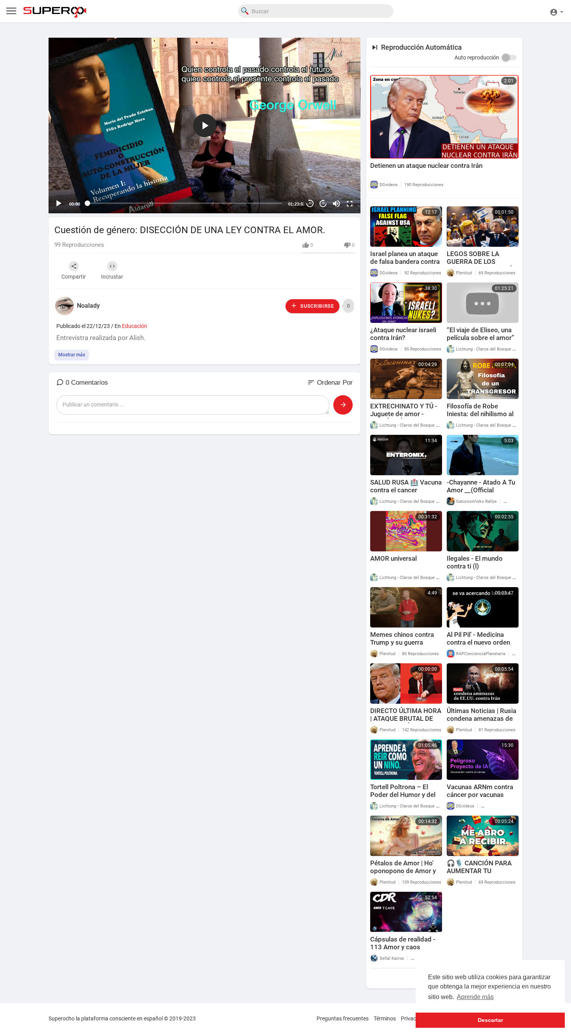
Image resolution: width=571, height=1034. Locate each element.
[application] (204, 125)
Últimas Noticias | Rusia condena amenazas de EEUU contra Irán (481, 718)
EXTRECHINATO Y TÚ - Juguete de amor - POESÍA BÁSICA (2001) (404, 413)
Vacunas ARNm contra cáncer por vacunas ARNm (480, 794)
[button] (556, 11)
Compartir (73, 277)
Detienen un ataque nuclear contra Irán (426, 165)
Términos (385, 1018)
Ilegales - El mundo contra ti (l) (475, 562)
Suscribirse (316, 306)
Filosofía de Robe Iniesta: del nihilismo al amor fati (480, 413)
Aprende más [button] (475, 997)
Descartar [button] (490, 1020)
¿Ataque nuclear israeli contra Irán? (403, 334)
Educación (134, 326)
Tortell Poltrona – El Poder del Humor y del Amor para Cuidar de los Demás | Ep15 (405, 798)
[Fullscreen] (349, 203)
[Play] (59, 203)
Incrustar (112, 277)
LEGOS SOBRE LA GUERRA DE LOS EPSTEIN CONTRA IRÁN (482, 261)
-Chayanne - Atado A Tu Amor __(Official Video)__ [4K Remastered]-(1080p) (481, 493)
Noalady (88, 305)
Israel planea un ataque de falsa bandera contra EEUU (405, 261)
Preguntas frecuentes (343, 1018)
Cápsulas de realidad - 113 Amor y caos (402, 943)
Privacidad (414, 1018)
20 (310, 203)
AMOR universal (393, 558)
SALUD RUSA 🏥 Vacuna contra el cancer (406, 486)
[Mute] (336, 203)
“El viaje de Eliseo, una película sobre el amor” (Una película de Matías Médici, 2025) (481, 341)
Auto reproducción (476, 57)
